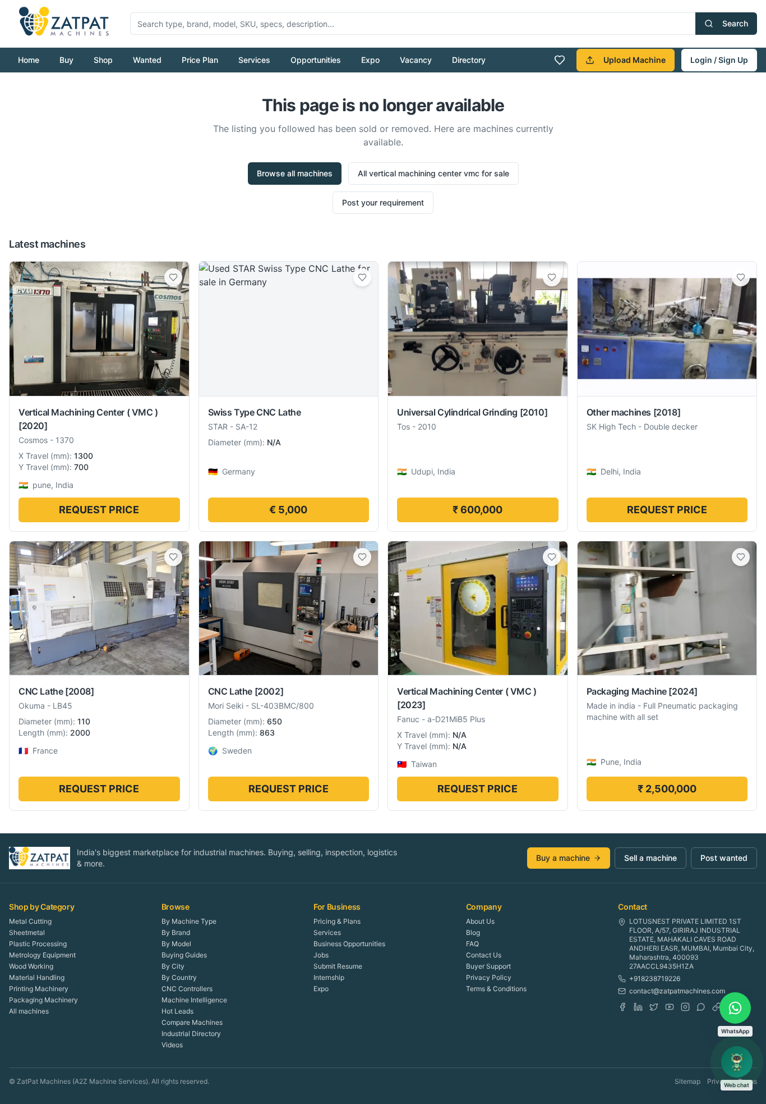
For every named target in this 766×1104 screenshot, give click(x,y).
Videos (172, 1045)
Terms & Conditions (496, 988)
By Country (179, 977)
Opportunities (315, 60)
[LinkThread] (716, 1006)
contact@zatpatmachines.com (677, 991)
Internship (328, 977)
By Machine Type (188, 921)
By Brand (175, 932)
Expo (370, 60)
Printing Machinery (38, 988)
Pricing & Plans (337, 921)
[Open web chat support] (737, 1062)
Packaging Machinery (43, 1000)
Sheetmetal (27, 932)
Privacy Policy (488, 977)
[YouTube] (669, 1006)
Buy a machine (563, 858)
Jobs (321, 955)
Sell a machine (650, 858)
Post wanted (723, 858)
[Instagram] (685, 1006)
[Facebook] (622, 1006)
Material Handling (36, 977)
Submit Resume (337, 966)
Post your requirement (383, 202)
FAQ (472, 943)
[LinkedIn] (638, 1006)
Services (254, 60)
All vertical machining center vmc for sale (433, 173)
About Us (480, 921)
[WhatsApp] (700, 1006)
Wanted (147, 60)
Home (28, 60)
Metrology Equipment (42, 955)
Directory (469, 60)
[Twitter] (653, 1006)
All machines (29, 1011)
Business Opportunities (349, 943)
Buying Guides (184, 955)
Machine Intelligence (194, 1000)
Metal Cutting (30, 921)
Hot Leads (177, 1011)
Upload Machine (634, 60)
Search (735, 23)
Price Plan (200, 60)
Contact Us (483, 955)
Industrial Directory (191, 1033)
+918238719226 (654, 978)
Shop (103, 60)
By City (172, 966)
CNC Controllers (187, 988)
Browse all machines (295, 173)
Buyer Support (488, 966)
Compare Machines (192, 1022)
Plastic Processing (38, 943)
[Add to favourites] (173, 277)
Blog (473, 932)
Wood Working (31, 966)
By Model (176, 943)
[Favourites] (560, 60)
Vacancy (416, 60)
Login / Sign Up (719, 60)
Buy (66, 60)
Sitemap (687, 1081)
